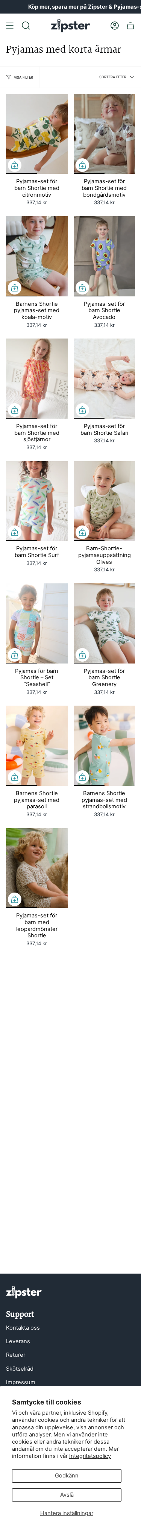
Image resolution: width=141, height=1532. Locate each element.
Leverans (18, 1341)
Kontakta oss (23, 1327)
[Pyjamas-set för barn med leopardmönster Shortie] (37, 868)
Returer (15, 1354)
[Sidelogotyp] (24, 1292)
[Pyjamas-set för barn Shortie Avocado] (104, 256)
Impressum (20, 1382)
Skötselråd (19, 1368)
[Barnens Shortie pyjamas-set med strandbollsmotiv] (104, 746)
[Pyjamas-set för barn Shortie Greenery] (104, 623)
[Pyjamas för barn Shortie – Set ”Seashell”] (37, 623)
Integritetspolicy (90, 1456)
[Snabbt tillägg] (14, 165)
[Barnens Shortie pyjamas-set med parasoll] (37, 746)
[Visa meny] (9, 25)
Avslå (67, 1494)
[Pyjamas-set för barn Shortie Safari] (104, 379)
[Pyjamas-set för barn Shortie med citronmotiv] (37, 134)
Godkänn (67, 1475)
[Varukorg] (130, 25)
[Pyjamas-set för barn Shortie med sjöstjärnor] (37, 379)
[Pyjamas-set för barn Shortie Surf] (37, 501)
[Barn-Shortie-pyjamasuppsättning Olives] (104, 501)
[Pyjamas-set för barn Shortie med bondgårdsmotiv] (104, 134)
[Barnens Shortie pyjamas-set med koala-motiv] (37, 256)
